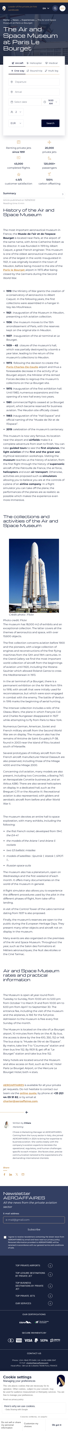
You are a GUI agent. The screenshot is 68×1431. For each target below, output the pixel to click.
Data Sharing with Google (17, 1409)
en (44, 8)
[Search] (54, 8)
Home (6, 20)
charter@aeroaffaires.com (37, 1363)
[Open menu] (62, 8)
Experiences (28, 20)
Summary (9, 193)
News (16, 20)
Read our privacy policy (13, 1399)
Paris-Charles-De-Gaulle (22, 367)
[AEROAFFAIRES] (4, 8)
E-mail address (11, 1213)
